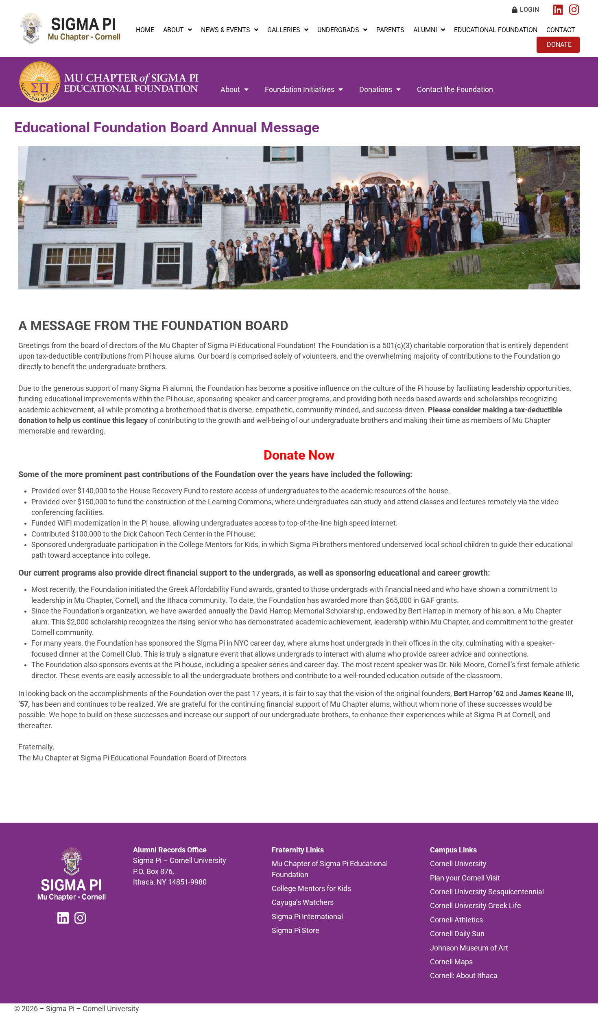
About (173, 30)
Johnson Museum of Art (469, 948)
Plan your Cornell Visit (465, 878)
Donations (375, 89)
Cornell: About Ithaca (464, 976)
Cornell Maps (451, 962)
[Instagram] (574, 9)
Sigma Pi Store (295, 930)
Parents (390, 30)
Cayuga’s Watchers (303, 902)
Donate (559, 44)
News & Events (225, 30)
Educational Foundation (495, 30)
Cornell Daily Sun (457, 934)
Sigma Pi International (307, 917)
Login (529, 9)
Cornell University (458, 864)
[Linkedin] (557, 9)
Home (145, 30)
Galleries (283, 30)
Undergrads (338, 30)
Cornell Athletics (456, 920)
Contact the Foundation (455, 89)
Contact (560, 30)
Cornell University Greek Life (475, 906)
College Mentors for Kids (311, 889)
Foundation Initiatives (299, 89)
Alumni (425, 30)
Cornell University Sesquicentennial (487, 892)
